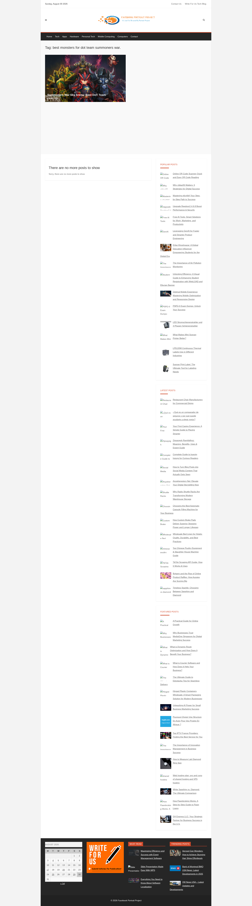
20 (63, 870)
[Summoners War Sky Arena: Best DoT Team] (85, 78)
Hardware (74, 36)
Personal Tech (88, 36)
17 (48, 870)
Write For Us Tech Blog (195, 4)
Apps (64, 36)
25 (53, 874)
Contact (134, 36)
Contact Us (176, 4)
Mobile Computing (106, 36)
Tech (57, 36)
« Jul (62, 883)
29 (74, 874)
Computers (123, 36)
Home (49, 36)
